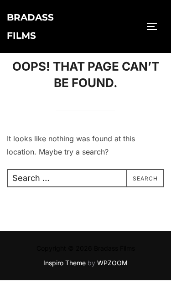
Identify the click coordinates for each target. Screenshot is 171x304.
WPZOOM (112, 263)
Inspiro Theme (64, 263)
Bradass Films (30, 26)
